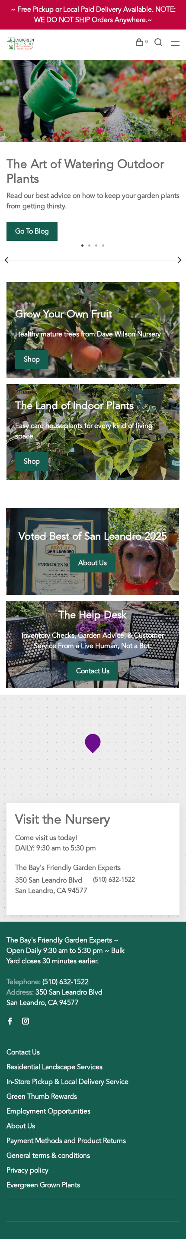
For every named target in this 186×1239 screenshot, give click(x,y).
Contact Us (23, 1052)
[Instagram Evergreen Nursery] (25, 1022)
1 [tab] (82, 244)
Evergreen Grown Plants (43, 1185)
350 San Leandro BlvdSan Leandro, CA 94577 (54, 997)
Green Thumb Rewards (41, 1096)
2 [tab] (89, 244)
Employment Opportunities (48, 1111)
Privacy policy (27, 1170)
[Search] (159, 43)
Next (179, 260)
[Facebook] (9, 1022)
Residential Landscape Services (54, 1067)
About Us (20, 1126)
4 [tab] (103, 244)
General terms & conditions (48, 1155)
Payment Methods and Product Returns (66, 1141)
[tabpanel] (93, 150)
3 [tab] (96, 244)
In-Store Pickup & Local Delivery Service (67, 1082)
